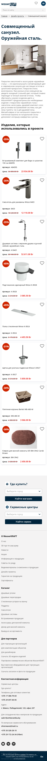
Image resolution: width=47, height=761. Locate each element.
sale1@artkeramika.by (10, 718)
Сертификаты (7, 580)
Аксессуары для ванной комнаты (15, 622)
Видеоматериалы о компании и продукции (19, 567)
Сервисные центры (9, 684)
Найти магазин (23, 498)
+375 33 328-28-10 (9, 730)
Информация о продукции (12, 558)
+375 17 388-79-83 (9, 696)
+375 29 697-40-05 (9, 700)
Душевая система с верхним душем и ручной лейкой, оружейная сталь (22, 244)
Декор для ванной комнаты (13, 627)
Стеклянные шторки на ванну (14, 601)
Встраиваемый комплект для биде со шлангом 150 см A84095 (22, 162)
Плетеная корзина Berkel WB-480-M (17, 409)
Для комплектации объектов (13, 648)
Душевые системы (9, 614)
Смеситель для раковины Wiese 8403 (18, 202)
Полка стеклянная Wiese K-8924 (16, 326)
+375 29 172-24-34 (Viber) (12, 734)
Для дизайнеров (8, 652)
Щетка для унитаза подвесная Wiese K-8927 (21, 368)
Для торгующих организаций (14, 644)
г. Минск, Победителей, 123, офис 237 (18, 708)
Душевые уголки (8, 593)
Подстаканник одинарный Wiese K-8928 (19, 285)
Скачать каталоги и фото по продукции (18, 671)
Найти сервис (23, 521)
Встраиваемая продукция (12, 618)
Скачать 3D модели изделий (13, 656)
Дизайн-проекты (8, 572)
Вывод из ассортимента (11, 631)
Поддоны (5, 606)
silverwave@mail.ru (9, 726)
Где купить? (6, 688)
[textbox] (15, 491)
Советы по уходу (8, 563)
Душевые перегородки (11, 597)
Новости (4, 550)
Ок (41, 756)
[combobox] (23, 491)
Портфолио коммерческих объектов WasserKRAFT (22, 660)
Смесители (6, 610)
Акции (4, 554)
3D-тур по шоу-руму (9, 545)
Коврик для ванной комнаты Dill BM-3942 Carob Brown (23, 452)
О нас (3, 541)
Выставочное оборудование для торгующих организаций (20, 666)
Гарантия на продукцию (11, 576)
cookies (23, 754)
